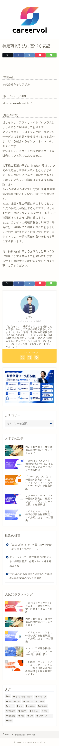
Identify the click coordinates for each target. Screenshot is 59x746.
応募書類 (43, 706)
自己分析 (35, 711)
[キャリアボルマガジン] (29, 36)
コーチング (42, 697)
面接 (10, 721)
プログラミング (14, 701)
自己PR (23, 711)
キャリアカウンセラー (24, 697)
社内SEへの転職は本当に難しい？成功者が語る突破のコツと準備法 (31, 576)
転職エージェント (45, 716)
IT (9, 697)
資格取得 (11, 716)
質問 (22, 716)
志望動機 (31, 706)
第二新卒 (11, 711)
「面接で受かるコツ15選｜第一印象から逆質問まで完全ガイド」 (31, 546)
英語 (46, 711)
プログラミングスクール (35, 701)
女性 (20, 706)
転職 (31, 716)
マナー (10, 706)
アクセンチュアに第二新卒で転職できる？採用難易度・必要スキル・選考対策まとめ (30, 561)
